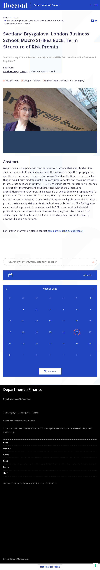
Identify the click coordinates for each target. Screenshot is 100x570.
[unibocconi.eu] (16, 5)
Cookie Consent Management (15, 559)
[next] (92, 288)
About (5, 473)
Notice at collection (50, 566)
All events (87, 275)
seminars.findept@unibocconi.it (65, 230)
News (5, 461)
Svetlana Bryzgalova (14, 71)
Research (7, 448)
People (6, 467)
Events (6, 454)
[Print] (92, 20)
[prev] (7, 288)
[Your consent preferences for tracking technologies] (95, 565)
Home (5, 17)
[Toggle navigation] (95, 5)
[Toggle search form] (91, 5)
